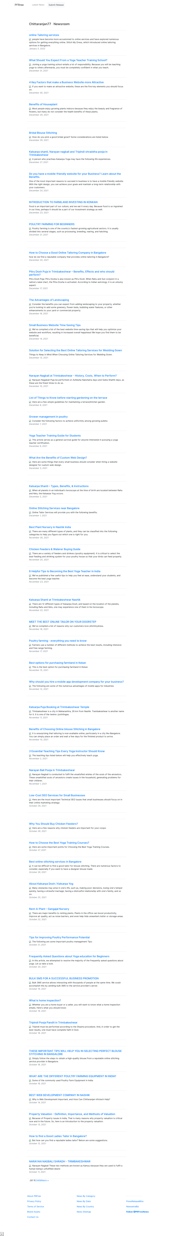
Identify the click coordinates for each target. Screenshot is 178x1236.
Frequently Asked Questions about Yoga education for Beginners (69, 956)
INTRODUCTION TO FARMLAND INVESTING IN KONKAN (63, 202)
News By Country (85, 1206)
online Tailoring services (44, 35)
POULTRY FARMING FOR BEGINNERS (52, 224)
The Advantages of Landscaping (49, 299)
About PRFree (34, 1196)
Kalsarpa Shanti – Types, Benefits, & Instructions (59, 486)
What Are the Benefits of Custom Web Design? (58, 457)
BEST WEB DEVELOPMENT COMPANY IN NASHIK (59, 1095)
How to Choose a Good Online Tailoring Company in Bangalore (67, 252)
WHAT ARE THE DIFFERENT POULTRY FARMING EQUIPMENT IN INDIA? (72, 1076)
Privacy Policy (34, 1201)
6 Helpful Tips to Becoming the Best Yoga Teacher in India (64, 571)
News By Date (84, 1201)
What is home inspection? (45, 1000)
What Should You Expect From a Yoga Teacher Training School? (68, 60)
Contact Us (32, 1217)
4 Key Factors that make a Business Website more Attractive (66, 82)
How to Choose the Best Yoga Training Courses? (59, 842)
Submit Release (56, 5)
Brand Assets (33, 1211)
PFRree (19, 4)
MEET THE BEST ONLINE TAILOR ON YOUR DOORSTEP (62, 621)
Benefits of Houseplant (43, 104)
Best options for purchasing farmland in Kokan (57, 662)
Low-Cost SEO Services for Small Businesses (57, 795)
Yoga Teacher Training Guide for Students (55, 435)
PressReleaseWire (134, 1201)
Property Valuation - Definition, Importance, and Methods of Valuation (72, 1114)
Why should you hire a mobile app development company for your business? (76, 681)
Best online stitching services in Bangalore (55, 861)
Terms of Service (35, 1206)
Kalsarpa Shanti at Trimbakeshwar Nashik (54, 599)
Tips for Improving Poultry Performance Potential (59, 937)
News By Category (86, 1196)
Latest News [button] (38, 4)
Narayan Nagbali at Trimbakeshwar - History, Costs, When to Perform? (73, 375)
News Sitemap (84, 1211)
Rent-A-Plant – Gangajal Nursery (49, 908)
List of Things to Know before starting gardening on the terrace (68, 397)
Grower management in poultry (48, 416)
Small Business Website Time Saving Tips (55, 325)
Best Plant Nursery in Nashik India (50, 527)
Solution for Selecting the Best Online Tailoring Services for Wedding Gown (75, 350)
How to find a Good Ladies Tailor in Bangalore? (58, 1136)
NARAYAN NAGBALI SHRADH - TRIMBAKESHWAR (59, 1161)
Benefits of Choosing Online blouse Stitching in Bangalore (64, 729)
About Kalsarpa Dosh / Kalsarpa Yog (51, 883)
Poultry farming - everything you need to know (58, 640)
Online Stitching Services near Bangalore (54, 508)
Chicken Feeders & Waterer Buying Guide (54, 549)
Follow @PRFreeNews (137, 1211)
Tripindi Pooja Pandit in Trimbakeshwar (53, 1022)
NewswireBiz (132, 1206)
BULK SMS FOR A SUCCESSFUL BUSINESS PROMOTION (64, 978)
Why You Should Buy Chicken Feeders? (53, 823)
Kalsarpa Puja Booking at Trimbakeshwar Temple (59, 707)
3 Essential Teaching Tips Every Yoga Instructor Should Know (67, 751)
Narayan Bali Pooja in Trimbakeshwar (52, 770)
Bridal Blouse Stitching (43, 132)
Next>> (45, 1180)
